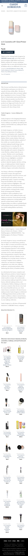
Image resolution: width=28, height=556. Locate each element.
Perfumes (14, 545)
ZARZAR (18, 554)
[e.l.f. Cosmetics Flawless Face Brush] (21, 518)
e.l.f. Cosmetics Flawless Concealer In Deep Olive (7, 386)
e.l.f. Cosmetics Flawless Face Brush (20, 527)
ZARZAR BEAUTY (20, 546)
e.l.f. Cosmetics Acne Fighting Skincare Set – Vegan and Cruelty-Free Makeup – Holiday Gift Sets (7, 361)
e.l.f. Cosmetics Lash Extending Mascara (7, 434)
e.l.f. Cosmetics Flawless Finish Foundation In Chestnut (20, 329)
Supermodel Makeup (9, 546)
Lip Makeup (8, 545)
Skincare (20, 545)
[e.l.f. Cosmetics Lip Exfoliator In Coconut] (7, 447)
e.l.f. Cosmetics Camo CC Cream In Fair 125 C (7, 411)
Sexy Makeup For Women (11, 71)
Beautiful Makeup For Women (17, 11)
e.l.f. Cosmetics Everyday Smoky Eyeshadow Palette (7, 528)
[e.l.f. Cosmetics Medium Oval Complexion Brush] (21, 470)
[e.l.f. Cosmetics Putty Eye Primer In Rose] (21, 447)
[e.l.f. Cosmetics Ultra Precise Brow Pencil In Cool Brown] (7, 470)
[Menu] (2, 6)
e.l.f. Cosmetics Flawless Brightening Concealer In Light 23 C (7, 329)
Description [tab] (4, 83)
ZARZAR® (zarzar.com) (7, 58)
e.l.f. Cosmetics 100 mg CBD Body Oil (20, 358)
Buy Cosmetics (8, 52)
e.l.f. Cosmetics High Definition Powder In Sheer (21, 411)
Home (3, 11)
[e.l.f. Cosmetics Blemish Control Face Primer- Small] (21, 494)
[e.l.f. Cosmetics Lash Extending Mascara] (7, 425)
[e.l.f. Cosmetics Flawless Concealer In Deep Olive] (7, 377)
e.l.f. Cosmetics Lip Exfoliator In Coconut (7, 456)
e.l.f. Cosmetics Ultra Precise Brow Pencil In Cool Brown (7, 479)
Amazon (6, 544)
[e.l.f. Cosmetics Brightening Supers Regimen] (21, 425)
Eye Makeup (12, 544)
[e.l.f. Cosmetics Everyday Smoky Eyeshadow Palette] (7, 518)
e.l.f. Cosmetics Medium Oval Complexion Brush (20, 479)
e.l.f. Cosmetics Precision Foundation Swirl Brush (7, 503)
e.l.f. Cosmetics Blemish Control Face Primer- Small (21, 503)
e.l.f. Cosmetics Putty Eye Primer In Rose (20, 456)
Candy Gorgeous (14, 5)
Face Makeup (20, 544)
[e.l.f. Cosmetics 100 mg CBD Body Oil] (21, 349)
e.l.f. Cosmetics (6, 74)
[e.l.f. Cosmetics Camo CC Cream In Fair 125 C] (7, 402)
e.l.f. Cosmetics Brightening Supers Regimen (21, 434)
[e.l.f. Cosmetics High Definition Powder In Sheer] (21, 402)
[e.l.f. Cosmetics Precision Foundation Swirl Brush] (7, 494)
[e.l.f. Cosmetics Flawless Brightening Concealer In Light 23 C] (21, 377)
